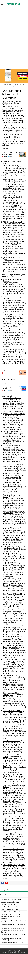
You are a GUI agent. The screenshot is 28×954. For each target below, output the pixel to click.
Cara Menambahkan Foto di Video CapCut (12, 931)
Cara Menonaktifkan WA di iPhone (12, 912)
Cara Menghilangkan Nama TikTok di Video (13, 935)
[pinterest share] (6, 883)
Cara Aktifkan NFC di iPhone (10, 904)
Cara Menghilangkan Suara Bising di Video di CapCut (12, 939)
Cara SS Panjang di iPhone (9, 909)
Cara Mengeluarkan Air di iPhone (11, 899)
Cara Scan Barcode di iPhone (10, 907)
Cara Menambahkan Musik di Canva (12, 928)
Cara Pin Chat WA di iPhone (10, 902)
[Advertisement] (14, 21)
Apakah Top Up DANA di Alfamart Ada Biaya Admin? (13, 921)
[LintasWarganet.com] (14, 4)
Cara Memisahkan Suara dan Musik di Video (13, 925)
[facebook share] (2, 883)
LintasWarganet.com (14, 950)
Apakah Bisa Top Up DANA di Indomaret (10, 917)
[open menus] (2, 4)
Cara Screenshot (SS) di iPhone (11, 914)
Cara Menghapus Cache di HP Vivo (12, 942)
